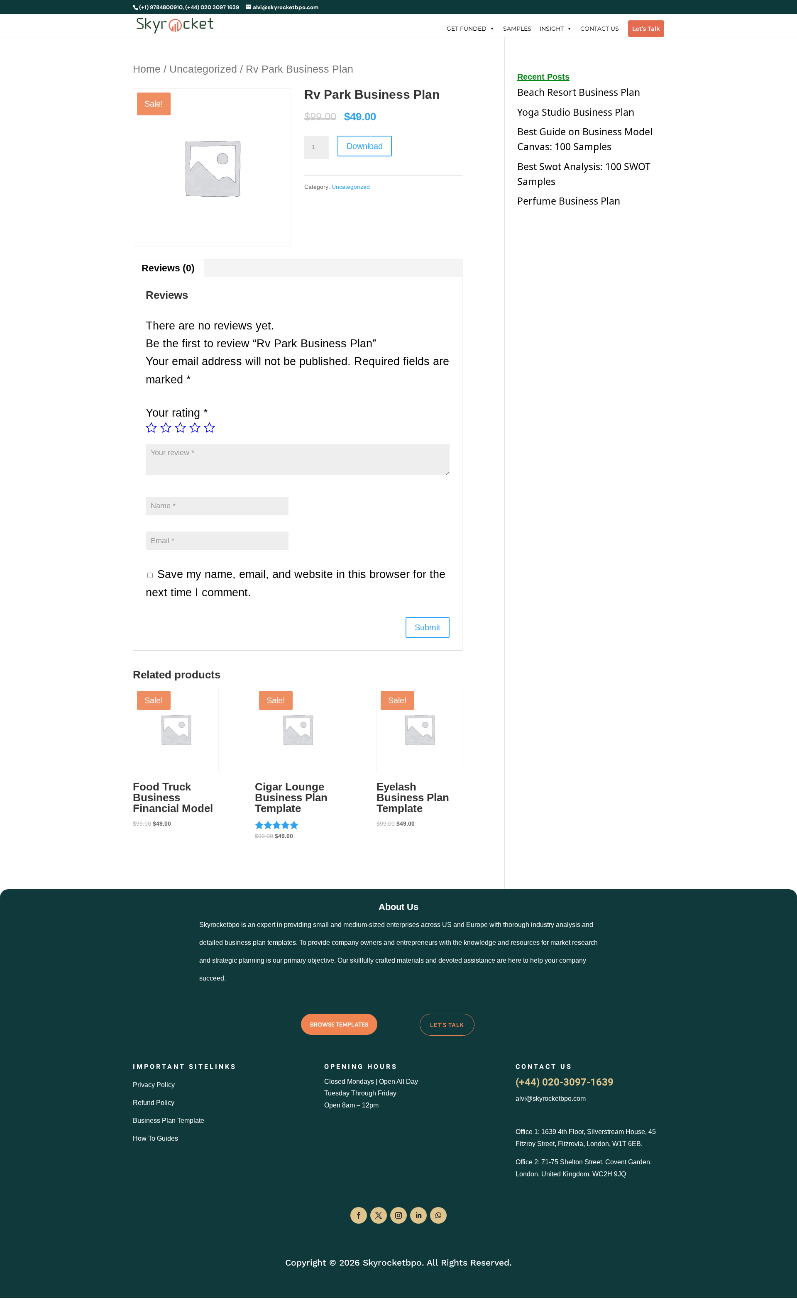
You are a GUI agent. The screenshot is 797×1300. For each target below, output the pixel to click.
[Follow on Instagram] (398, 1215)
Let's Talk (447, 1025)
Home (147, 69)
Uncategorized (203, 69)
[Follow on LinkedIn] (418, 1215)
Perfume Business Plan (568, 200)
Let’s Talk (646, 28)
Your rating (177, 413)
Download (365, 146)
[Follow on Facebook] (358, 1215)
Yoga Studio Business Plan (575, 112)
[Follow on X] (378, 1215)
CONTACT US (599, 28)
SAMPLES (517, 28)
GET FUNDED (467, 28)
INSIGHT (552, 28)
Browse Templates (339, 1024)
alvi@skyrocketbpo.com (551, 1098)
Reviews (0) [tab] (168, 268)
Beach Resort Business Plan (578, 92)
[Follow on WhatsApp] (438, 1215)
